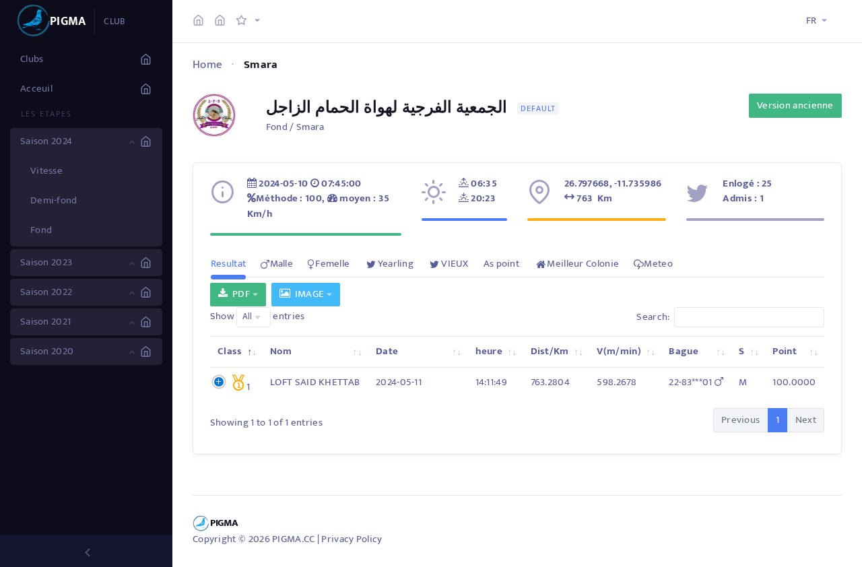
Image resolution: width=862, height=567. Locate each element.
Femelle (332, 263)
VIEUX (455, 263)
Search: (652, 316)
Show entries (257, 316)
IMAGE (307, 294)
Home (207, 64)
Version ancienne (795, 105)
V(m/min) (618, 351)
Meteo (658, 263)
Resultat (228, 263)
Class (230, 351)
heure (489, 351)
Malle (282, 263)
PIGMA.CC (293, 539)
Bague (683, 351)
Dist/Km (550, 351)
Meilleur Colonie (583, 263)
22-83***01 (691, 382)
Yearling (395, 263)
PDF (239, 294)
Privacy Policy (351, 539)
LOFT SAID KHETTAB (315, 382)
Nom (281, 351)
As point (501, 263)
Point (784, 351)
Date (387, 351)
